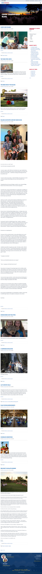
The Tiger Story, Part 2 (6, 59)
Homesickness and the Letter (8, 315)
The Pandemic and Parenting (35, 48)
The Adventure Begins (34, 55)
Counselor (33, 74)
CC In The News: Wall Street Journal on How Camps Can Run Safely (35, 59)
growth (17, 401)
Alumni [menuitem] (13, 570)
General (6, 55)
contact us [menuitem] (36, 0)
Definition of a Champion (34, 54)
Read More (2, 50)
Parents (3, 55)
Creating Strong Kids (34, 47)
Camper (33, 73)
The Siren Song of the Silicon (8, 84)
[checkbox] (35, 37)
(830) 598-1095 (38, 559)
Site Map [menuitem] (28, 570)
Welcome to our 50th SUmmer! (8, 468)
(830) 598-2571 (38, 558)
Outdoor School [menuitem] (17, 570)
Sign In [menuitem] (40, 0)
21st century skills (10, 401)
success (6, 401)
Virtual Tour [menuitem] (16, 569)
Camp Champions (5, 2)
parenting (14, 401)
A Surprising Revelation (7, 349)
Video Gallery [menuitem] (21, 569)
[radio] (35, 35)
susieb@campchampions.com (6, 565)
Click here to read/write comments (8, 52)
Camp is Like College (6, 27)
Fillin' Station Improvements (8, 405)
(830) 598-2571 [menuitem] (27, 0)
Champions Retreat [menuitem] (24, 570)
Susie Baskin (4, 121)
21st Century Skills (5, 385)
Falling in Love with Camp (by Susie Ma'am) (11, 120)
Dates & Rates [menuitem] (32, 0)
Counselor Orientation (7, 437)
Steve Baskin (4, 60)
